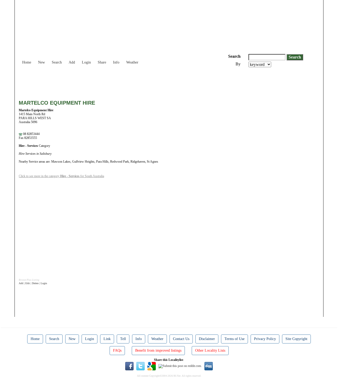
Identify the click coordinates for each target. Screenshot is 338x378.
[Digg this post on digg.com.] (208, 366)
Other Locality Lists (210, 350)
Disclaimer (207, 339)
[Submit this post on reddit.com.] (180, 366)
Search (57, 62)
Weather (132, 62)
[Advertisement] (115, 82)
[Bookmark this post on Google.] (151, 366)
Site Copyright (296, 339)
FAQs (117, 350)
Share (102, 62)
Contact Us (181, 339)
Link (107, 339)
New (41, 62)
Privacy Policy (265, 339)
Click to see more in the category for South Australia (61, 176)
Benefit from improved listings (158, 350)
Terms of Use (234, 339)
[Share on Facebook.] (129, 366)
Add (72, 62)
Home (26, 62)
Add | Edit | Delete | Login (33, 283)
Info (116, 62)
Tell (123, 339)
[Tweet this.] (140, 366)
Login (86, 62)
